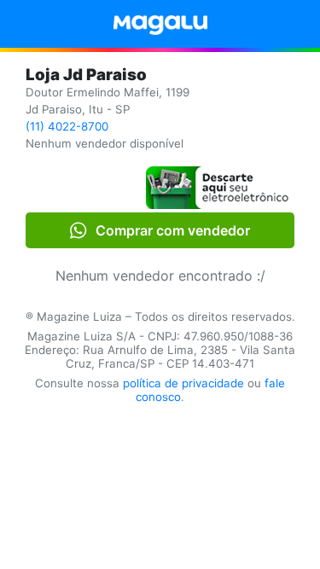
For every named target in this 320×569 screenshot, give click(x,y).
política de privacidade (183, 383)
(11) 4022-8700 (67, 126)
